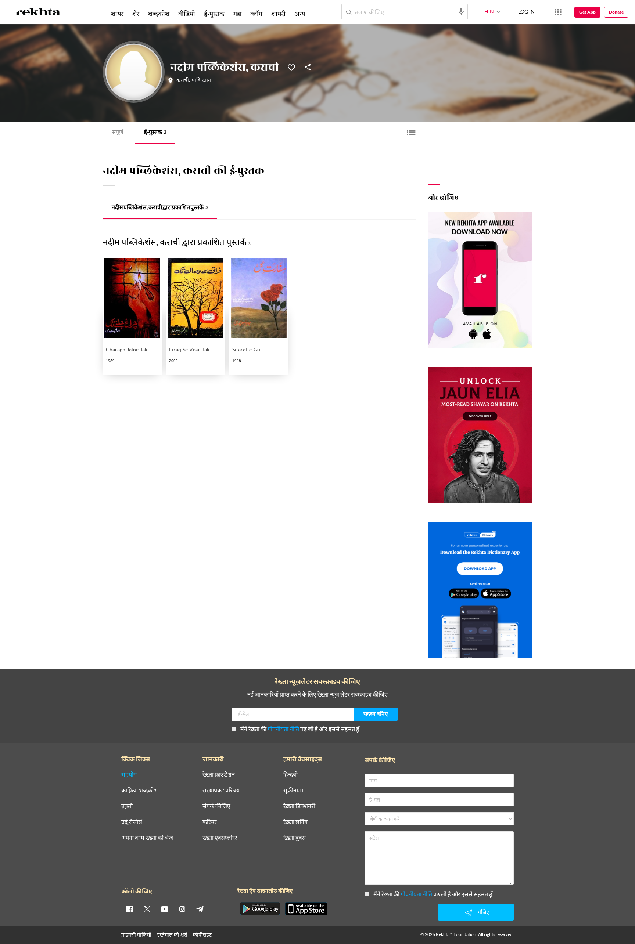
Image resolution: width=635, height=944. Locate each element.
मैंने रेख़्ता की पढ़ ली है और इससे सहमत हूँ (299, 728)
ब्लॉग (256, 14)
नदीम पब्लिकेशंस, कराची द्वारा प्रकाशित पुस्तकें (160, 208)
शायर (117, 14)
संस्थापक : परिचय (221, 790)
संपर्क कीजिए (216, 806)
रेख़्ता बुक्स (294, 838)
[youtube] (165, 909)
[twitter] (147, 909)
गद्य (237, 14)
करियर (209, 822)
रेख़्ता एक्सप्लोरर (219, 838)
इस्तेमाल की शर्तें (172, 935)
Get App (587, 12)
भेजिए (483, 912)
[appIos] (306, 908)
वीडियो (186, 14)
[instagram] (182, 909)
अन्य (299, 14)
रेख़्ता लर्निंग (295, 822)
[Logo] (37, 13)
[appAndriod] (260, 908)
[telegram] (200, 909)
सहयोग (129, 774)
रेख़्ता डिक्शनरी (299, 806)
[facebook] (129, 909)
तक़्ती (127, 806)
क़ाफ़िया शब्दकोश (139, 790)
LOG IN (526, 11)
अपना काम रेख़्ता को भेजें (147, 838)
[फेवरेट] (291, 66)
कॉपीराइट (202, 935)
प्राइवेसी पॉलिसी (136, 935)
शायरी (278, 14)
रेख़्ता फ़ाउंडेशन (218, 774)
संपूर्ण (117, 133)
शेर (135, 14)
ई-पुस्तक (155, 133)
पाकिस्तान (201, 80)
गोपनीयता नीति (283, 728)
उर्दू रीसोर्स (131, 822)
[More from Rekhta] (557, 12)
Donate (616, 12)
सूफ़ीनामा (293, 790)
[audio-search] (461, 11)
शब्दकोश (158, 14)
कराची (182, 80)
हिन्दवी (290, 774)
